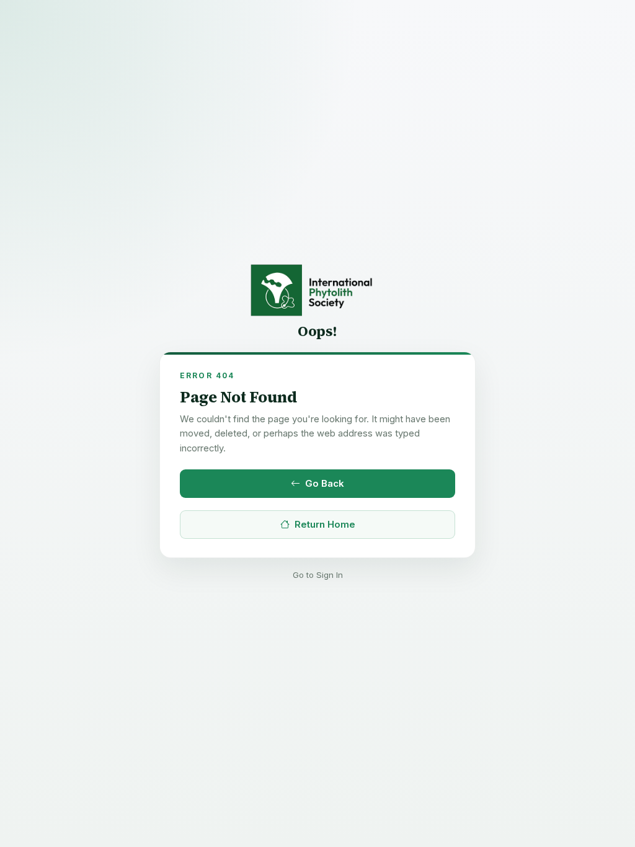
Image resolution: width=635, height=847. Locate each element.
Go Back (324, 483)
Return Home (325, 524)
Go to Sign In (318, 575)
